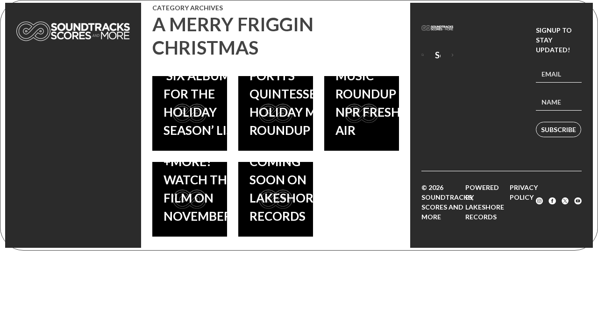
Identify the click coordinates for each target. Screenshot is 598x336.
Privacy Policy (524, 192)
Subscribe (558, 129)
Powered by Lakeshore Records (484, 202)
